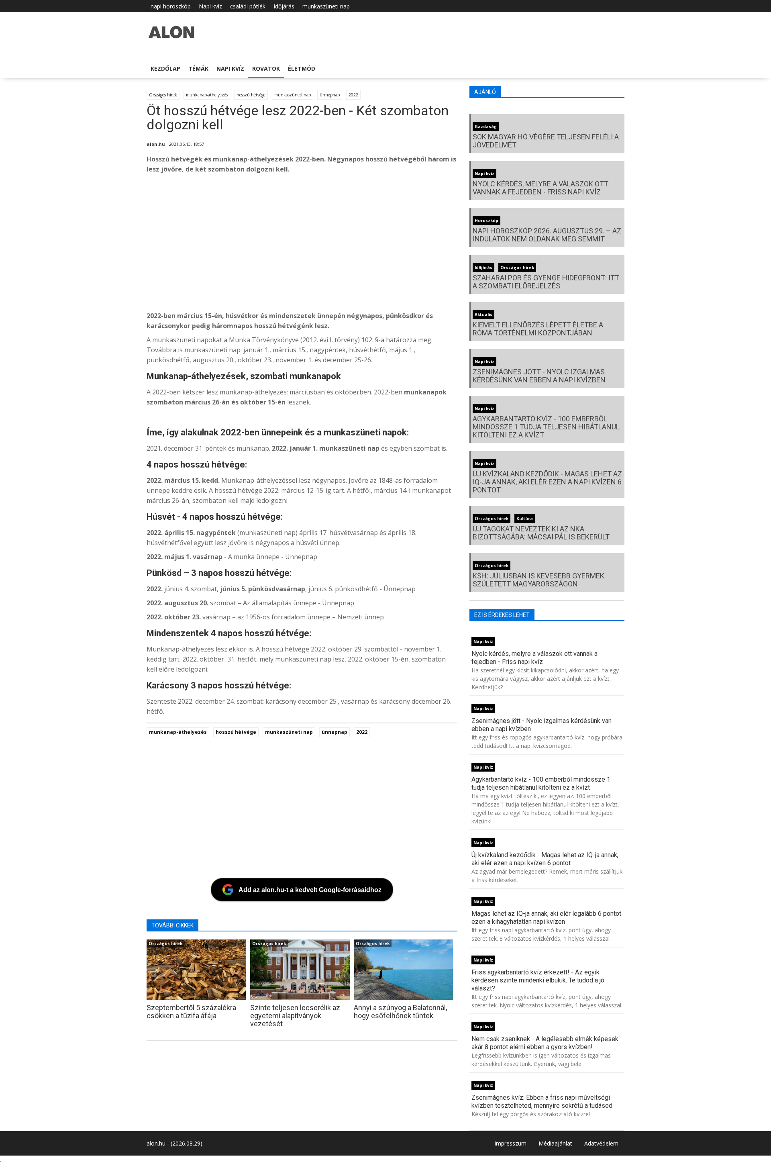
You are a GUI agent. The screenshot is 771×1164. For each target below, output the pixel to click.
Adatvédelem (601, 1143)
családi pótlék (247, 6)
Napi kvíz (210, 6)
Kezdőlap (165, 68)
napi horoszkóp (171, 6)
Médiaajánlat (555, 1143)
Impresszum (510, 1143)
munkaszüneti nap (326, 6)
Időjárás (283, 6)
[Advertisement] (387, 244)
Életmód (301, 68)
